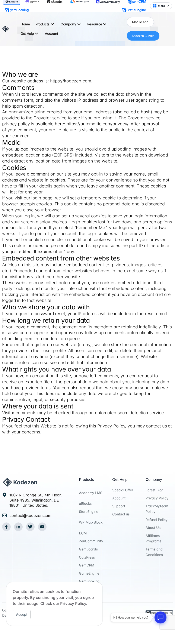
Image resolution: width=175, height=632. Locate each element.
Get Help (27, 33)
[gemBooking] (17, 10)
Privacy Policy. (73, 603)
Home (25, 24)
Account (51, 33)
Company (68, 24)
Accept (21, 614)
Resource (94, 24)
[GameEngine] (134, 10)
